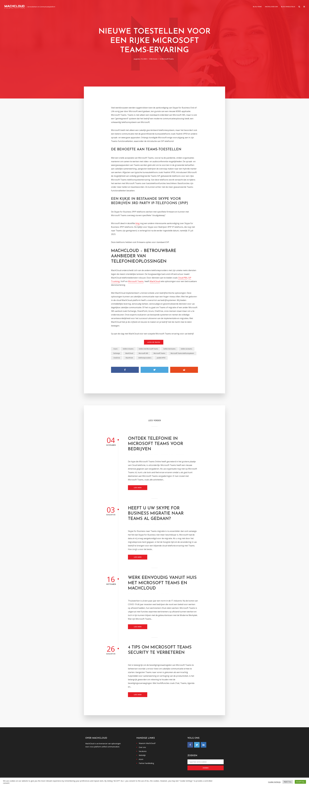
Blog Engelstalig (288, 6)
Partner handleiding (146, 763)
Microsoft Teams (168, 59)
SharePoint (129, 358)
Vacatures (143, 751)
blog (137, 223)
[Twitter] (197, 745)
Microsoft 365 (143, 353)
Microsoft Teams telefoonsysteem (182, 353)
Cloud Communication (138, 454)
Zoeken (205, 768)
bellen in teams (128, 349)
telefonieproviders (144, 358)
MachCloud (155, 281)
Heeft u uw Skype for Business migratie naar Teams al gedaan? (156, 513)
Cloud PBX (182, 277)
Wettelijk (142, 755)
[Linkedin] (203, 745)
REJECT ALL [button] (287, 782)
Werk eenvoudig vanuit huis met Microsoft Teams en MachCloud (162, 583)
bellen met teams (169, 349)
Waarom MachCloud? (147, 743)
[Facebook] (190, 745)
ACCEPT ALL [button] (300, 782)
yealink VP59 (161, 358)
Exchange (116, 353)
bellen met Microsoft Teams (148, 349)
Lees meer (137, 487)
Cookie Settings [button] (274, 782)
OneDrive (116, 358)
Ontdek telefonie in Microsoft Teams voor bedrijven (155, 444)
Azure (115, 349)
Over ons (142, 747)
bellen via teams (186, 349)
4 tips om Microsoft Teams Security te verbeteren (160, 650)
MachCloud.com (271, 6)
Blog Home (257, 6)
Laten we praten (153, 342)
